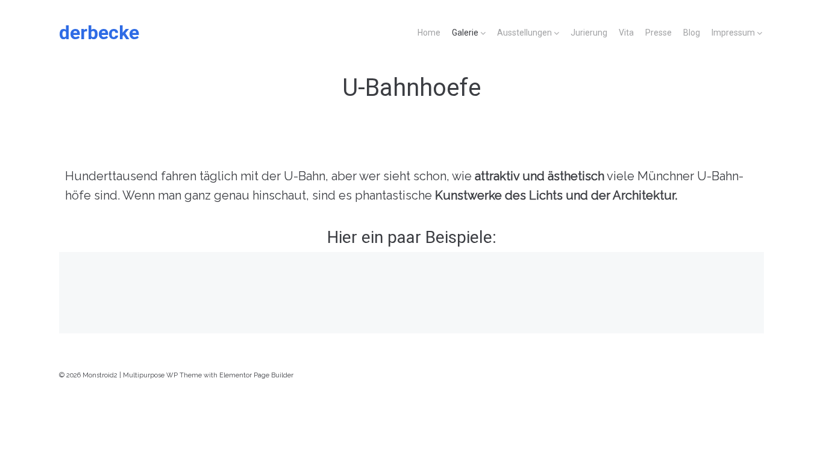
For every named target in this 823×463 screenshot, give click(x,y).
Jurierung (589, 32)
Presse (658, 32)
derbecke (99, 32)
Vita (626, 32)
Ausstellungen (524, 32)
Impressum (733, 32)
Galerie (465, 32)
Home (429, 32)
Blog (691, 32)
